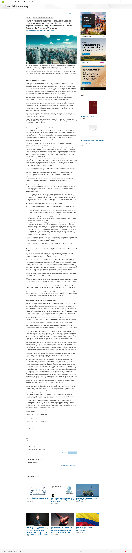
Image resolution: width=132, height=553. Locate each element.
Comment (28, 426)
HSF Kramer (51, 30)
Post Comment (73, 452)
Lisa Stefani (29, 30)
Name (27, 438)
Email (27, 444)
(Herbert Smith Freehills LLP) (39, 30)
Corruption (28, 17)
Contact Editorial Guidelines (68, 465)
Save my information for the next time (36, 449)
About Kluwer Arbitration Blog (10, 551)
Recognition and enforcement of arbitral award (43, 17)
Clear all (64, 452)
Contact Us (21, 551)
